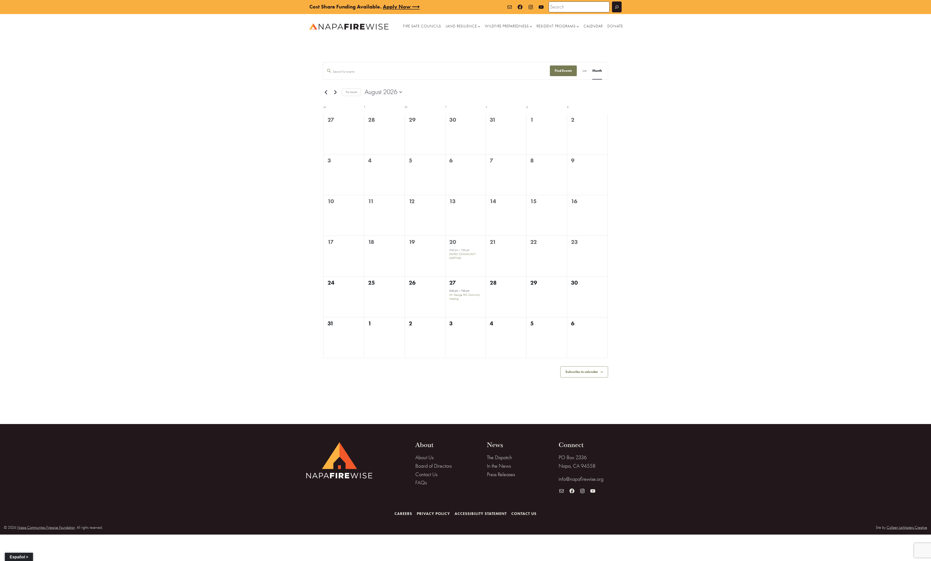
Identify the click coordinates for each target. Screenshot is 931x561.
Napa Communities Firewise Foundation (46, 527)
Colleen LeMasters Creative (907, 527)
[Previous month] (326, 92)
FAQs (421, 483)
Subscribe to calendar (581, 372)
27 (452, 282)
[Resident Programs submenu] (578, 26)
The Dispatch (499, 457)
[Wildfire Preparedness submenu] (531, 26)
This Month (351, 92)
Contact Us (426, 474)
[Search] (617, 6)
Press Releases (501, 474)
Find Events (563, 71)
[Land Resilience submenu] (479, 26)
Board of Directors (433, 466)
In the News (499, 466)
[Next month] (335, 92)
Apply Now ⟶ (401, 6)
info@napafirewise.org (581, 479)
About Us (424, 457)
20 (452, 241)
